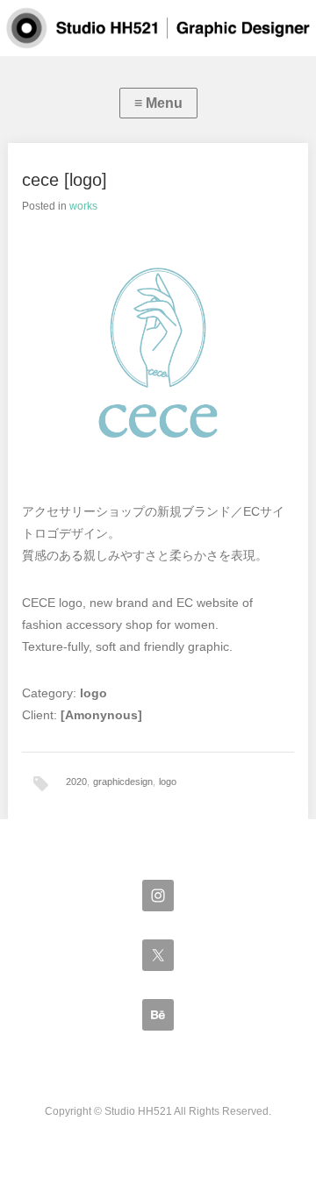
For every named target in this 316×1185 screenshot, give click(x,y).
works (83, 206)
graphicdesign (123, 781)
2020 (76, 781)
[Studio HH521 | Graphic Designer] (158, 28)
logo (167, 781)
